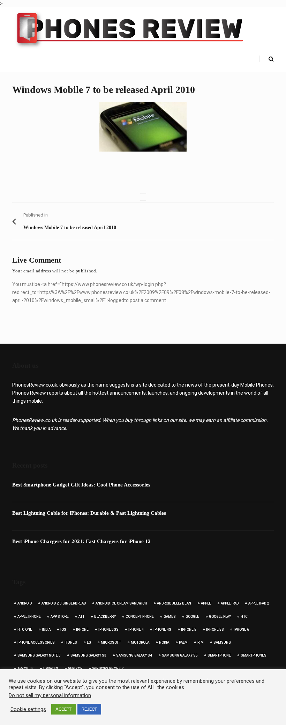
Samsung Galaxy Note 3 (39, 655)
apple (206, 603)
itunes (71, 642)
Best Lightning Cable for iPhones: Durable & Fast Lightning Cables (89, 513)
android (24, 603)
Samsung (222, 642)
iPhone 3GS (108, 629)
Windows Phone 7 (107, 669)
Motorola (140, 642)
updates (50, 669)
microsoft (111, 642)
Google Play (220, 616)
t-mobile (25, 669)
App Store (60, 616)
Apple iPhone (29, 616)
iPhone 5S (215, 629)
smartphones (253, 655)
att (81, 616)
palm (183, 642)
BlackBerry (105, 616)
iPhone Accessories (36, 642)
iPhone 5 (188, 629)
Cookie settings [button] (28, 709)
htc (244, 616)
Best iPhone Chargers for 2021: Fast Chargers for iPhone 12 (81, 541)
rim (200, 642)
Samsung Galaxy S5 (180, 655)
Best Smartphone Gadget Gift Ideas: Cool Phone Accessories (81, 485)
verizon (75, 669)
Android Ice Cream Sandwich (121, 603)
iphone (82, 629)
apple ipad (230, 603)
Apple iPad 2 (258, 603)
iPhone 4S (162, 629)
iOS (63, 629)
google (192, 616)
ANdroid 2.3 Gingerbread (64, 603)
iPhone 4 (136, 629)
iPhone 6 (241, 629)
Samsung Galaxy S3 (88, 655)
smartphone (219, 655)
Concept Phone (140, 616)
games (170, 616)
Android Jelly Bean (174, 603)
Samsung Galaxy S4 (134, 655)
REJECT (89, 709)
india (46, 629)
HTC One (24, 629)
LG (89, 642)
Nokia (164, 642)
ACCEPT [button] (63, 709)
